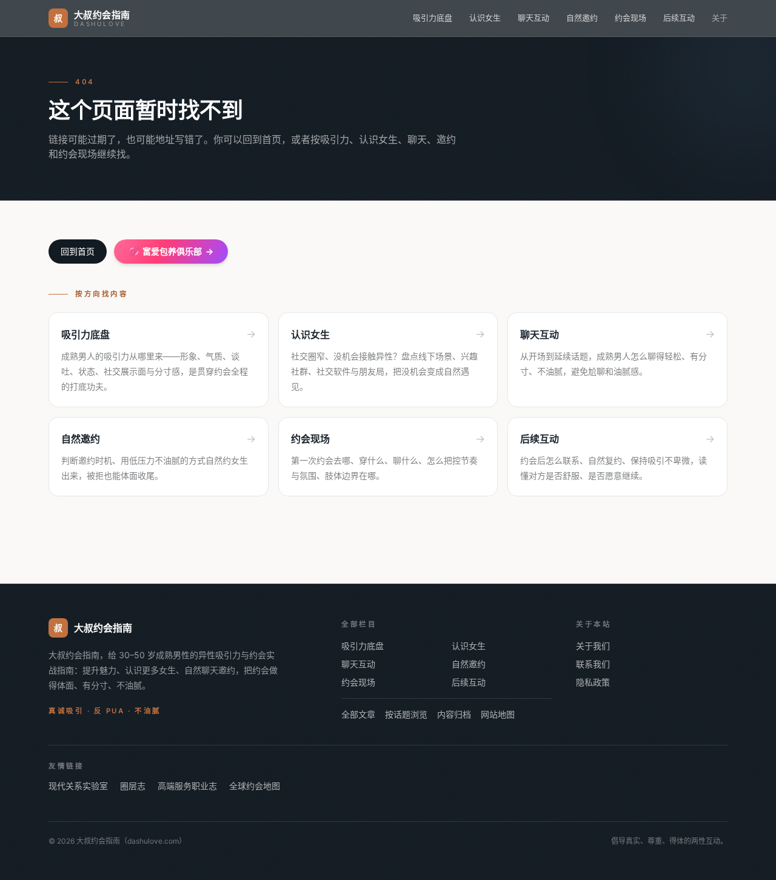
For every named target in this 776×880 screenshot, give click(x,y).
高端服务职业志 (187, 786)
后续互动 (679, 17)
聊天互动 (533, 17)
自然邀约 (582, 17)
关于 (720, 17)
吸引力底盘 (432, 17)
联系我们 (593, 664)
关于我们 (593, 646)
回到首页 (78, 251)
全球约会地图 (254, 786)
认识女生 (485, 17)
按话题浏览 (406, 714)
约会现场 (630, 17)
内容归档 (454, 714)
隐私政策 (593, 682)
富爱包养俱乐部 (171, 251)
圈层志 (133, 786)
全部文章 (358, 714)
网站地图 (498, 714)
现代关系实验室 (78, 786)
